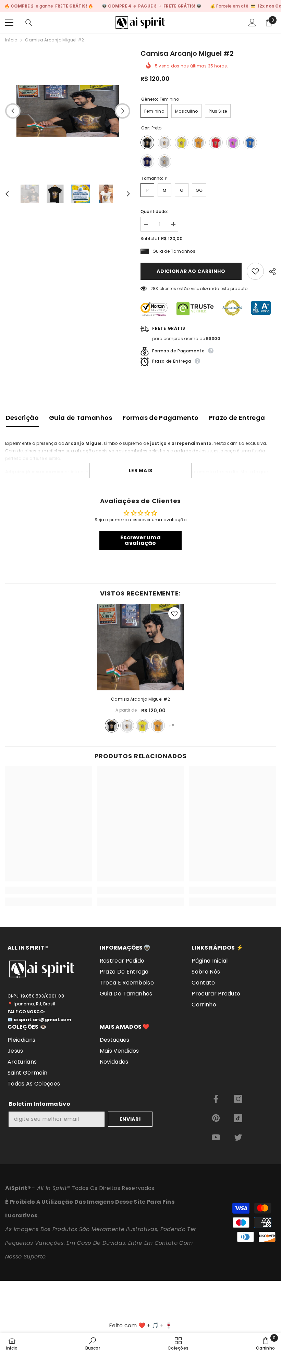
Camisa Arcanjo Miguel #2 (140, 699)
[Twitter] (238, 1137)
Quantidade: (154, 211)
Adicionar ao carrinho (191, 271)
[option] (67, 111)
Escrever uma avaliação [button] (140, 540)
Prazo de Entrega (237, 417)
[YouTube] (215, 1137)
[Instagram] (238, 1098)
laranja (158, 725)
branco (127, 725)
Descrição (22, 417)
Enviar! (130, 1119)
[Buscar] (29, 22)
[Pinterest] (215, 1118)
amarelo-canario (142, 725)
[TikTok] (238, 1118)
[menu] (9, 22)
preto (112, 725)
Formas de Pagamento (161, 417)
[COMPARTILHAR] (270, 271)
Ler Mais (140, 470)
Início (11, 40)
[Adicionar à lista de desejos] (255, 271)
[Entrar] (252, 22)
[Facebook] (215, 1098)
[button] (13, 110)
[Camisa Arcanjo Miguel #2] (140, 647)
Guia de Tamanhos (80, 417)
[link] (48, 890)
